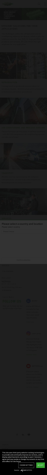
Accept (40, 465)
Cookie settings (26, 465)
